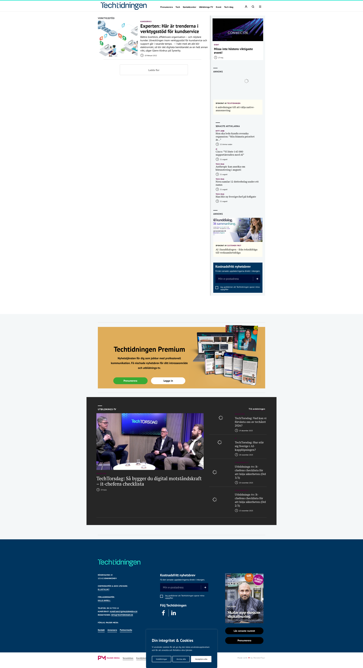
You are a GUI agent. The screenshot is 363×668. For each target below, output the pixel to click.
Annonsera (112, 630)
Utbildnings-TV (206, 7)
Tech (178, 7)
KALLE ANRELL (104, 600)
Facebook (163, 612)
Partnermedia (126, 630)
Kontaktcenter (189, 7)
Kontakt (101, 630)
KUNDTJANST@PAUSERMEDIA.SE (123, 611)
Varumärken (128, 658)
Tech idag (228, 7)
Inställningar (161, 659)
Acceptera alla (201, 659)
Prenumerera (166, 7)
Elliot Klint (103, 589)
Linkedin (173, 612)
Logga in (168, 380)
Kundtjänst (141, 658)
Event (218, 7)
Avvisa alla (181, 659)
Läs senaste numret (244, 630)
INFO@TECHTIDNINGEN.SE (122, 615)
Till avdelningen (257, 409)
